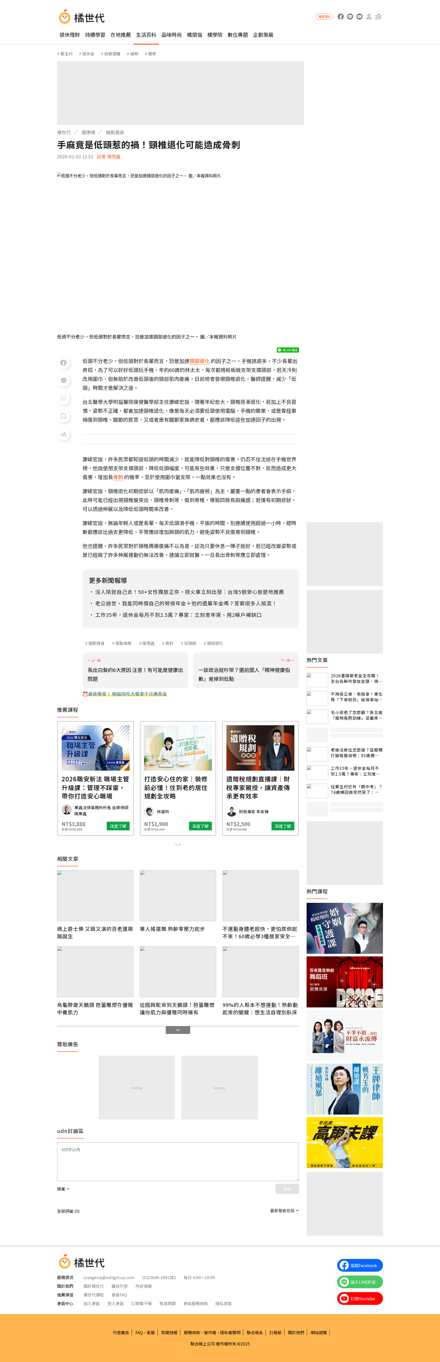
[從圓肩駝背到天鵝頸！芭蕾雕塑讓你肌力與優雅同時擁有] (178, 971)
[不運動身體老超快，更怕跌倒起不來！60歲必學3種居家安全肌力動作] (261, 895)
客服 (151, 1332)
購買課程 (324, 16)
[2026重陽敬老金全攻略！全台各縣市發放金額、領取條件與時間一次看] (317, 680)
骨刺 (169, 643)
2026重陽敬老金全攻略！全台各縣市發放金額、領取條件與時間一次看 (357, 678)
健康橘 (88, 132)
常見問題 (167, 1303)
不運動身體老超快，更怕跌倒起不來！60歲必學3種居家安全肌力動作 (260, 932)
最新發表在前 (282, 1210)
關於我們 (296, 1332)
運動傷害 (123, 643)
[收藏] (63, 416)
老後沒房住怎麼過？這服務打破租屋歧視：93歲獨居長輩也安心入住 (357, 752)
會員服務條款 (195, 1303)
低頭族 (190, 643)
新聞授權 (169, 1332)
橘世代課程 (94, 1295)
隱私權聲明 (230, 1332)
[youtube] (359, 16)
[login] (369, 16)
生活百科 (146, 34)
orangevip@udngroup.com (109, 1277)
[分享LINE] (63, 380)
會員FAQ (119, 1295)
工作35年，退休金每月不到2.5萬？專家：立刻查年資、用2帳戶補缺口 (355, 771)
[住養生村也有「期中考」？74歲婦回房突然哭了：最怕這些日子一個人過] (317, 791)
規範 (61, 1189)
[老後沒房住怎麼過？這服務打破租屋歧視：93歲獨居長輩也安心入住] (317, 754)
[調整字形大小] (63, 434)
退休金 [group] (88, 54)
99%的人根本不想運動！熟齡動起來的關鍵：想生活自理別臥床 (260, 1008)
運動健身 (115, 132)
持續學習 (95, 34)
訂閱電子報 (141, 1303)
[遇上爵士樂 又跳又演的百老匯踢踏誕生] (95, 895)
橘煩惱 (194, 34)
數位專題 (238, 34)
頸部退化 (215, 643)
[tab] (176, 845)
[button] (378, 16)
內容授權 (143, 1286)
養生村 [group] (66, 54)
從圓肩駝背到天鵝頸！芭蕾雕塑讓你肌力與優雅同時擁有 (177, 1008)
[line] (350, 16)
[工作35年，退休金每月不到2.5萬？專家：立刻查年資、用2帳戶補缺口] (317, 772)
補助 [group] (134, 54)
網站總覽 (319, 1332)
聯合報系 (255, 1332)
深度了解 (118, 826)
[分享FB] (63, 362)
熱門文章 (317, 660)
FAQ (139, 1332)
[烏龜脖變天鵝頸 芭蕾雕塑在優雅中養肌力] (95, 971)
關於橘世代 (94, 1286)
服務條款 (192, 1332)
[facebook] (340, 16)
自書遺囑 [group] (112, 54)
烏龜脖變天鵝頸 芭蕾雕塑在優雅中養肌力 (95, 1008)
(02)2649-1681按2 (159, 1277)
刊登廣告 (121, 1332)
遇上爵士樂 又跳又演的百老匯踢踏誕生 (95, 932)
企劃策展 (263, 34)
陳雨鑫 (148, 643)
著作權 (210, 1332)
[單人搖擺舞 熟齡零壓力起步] (178, 895)
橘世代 (64, 132)
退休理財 (70, 34)
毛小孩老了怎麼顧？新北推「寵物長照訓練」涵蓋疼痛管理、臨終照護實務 (357, 715)
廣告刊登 (120, 1286)
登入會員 (115, 1303)
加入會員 (92, 1303)
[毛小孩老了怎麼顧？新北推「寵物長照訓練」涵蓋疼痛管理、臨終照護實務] (317, 716)
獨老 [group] (152, 54)
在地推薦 (121, 34)
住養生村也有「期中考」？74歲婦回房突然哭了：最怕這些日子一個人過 (357, 789)
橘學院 (215, 34)
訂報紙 (275, 1332)
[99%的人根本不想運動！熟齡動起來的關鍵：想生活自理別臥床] (261, 971)
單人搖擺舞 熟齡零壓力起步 (172, 928)
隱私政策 (223, 1303)
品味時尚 (171, 34)
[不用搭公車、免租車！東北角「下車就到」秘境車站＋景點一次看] (317, 698)
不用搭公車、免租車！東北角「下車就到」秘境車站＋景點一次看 (357, 697)
